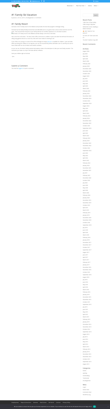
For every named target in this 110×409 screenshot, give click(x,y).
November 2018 (87, 220)
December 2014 (87, 324)
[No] (108, 406)
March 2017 (86, 260)
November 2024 (87, 98)
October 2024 (86, 101)
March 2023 (86, 135)
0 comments (38, 17)
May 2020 (85, 188)
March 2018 (86, 235)
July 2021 (85, 173)
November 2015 (87, 299)
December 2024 (87, 96)
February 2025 (86, 91)
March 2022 (86, 160)
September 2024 (87, 103)
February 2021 (86, 175)
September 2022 (87, 150)
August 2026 (86, 51)
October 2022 (86, 148)
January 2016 (86, 294)
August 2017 (86, 252)
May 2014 (85, 341)
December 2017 (87, 242)
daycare (50, 41)
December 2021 (87, 168)
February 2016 (86, 292)
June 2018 (85, 230)
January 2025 (86, 93)
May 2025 (85, 83)
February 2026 (86, 63)
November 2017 (87, 245)
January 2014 (86, 351)
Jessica (15, 17)
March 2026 (86, 61)
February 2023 (86, 138)
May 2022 (85, 155)
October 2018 (86, 222)
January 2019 (86, 215)
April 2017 (85, 257)
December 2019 (87, 200)
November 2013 (87, 356)
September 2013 (87, 361)
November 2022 (87, 145)
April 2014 (85, 344)
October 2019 (86, 205)
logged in (20, 68)
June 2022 (85, 153)
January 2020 (86, 197)
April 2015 (85, 314)
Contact (58, 402)
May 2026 (85, 56)
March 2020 (86, 193)
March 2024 (86, 113)
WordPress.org (87, 394)
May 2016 (85, 284)
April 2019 (85, 207)
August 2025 (86, 76)
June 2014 (85, 339)
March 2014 (86, 346)
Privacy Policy (66, 402)
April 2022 (85, 158)
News (95, 5)
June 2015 (85, 309)
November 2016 (87, 269)
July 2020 (85, 183)
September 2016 (87, 274)
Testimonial (86, 378)
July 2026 (85, 53)
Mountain (70, 5)
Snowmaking (86, 375)
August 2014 (86, 334)
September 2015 (87, 304)
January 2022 (86, 165)
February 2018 (86, 237)
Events (90, 5)
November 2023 (87, 123)
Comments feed (87, 392)
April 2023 (85, 133)
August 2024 (86, 106)
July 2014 (85, 337)
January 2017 (86, 265)
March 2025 (86, 88)
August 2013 (86, 364)
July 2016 (85, 279)
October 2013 (86, 359)
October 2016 (86, 272)
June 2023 (85, 130)
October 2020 (86, 180)
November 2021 (87, 170)
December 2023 (87, 120)
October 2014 (86, 329)
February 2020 (86, 195)
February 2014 (86, 349)
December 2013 (87, 354)
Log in (84, 387)
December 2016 (87, 267)
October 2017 (86, 247)
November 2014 (87, 327)
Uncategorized (29, 17)
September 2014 (87, 332)
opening (85, 373)
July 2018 (85, 227)
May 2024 (85, 108)
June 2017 (85, 255)
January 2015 (86, 322)
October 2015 (86, 302)
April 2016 (85, 287)
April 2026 (85, 58)
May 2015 (85, 312)
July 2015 (85, 307)
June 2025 (85, 81)
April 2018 (85, 232)
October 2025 (86, 73)
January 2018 (86, 240)
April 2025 (85, 86)
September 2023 (87, 128)
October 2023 (86, 125)
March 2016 (86, 289)
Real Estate (43, 402)
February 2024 (86, 116)
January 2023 (86, 140)
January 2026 (86, 66)
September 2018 (87, 225)
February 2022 (86, 163)
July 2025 (85, 78)
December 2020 (87, 178)
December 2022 (87, 143)
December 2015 (87, 297)
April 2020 (85, 190)
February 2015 (86, 319)
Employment (15, 402)
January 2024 (86, 118)
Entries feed (86, 389)
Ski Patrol (51, 402)
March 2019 (86, 210)
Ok (94, 406)
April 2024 (85, 111)
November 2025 (87, 71)
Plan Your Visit (80, 5)
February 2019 (86, 212)
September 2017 (87, 250)
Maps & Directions (26, 402)
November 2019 (87, 202)
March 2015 (86, 317)
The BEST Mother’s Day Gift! (90, 40)
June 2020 (85, 185)
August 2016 (86, 277)
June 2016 (85, 282)
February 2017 (86, 262)
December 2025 (87, 68)
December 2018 (87, 217)
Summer (35, 402)
